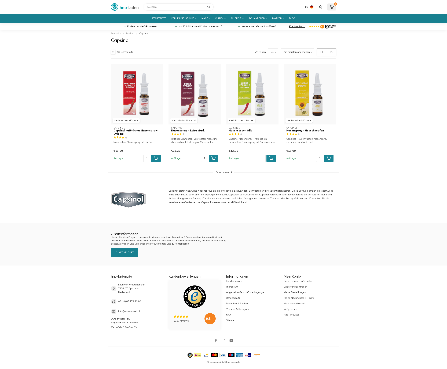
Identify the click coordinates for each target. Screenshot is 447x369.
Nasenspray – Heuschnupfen (305, 130)
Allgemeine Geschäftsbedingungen (245, 292)
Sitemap (230, 320)
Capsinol (144, 33)
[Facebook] (216, 341)
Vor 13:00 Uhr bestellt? (200, 26)
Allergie (236, 18)
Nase (204, 18)
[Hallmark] (190, 355)
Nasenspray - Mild (240, 130)
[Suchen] (209, 6)
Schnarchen (257, 18)
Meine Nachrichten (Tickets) (299, 298)
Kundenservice (234, 281)
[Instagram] (223, 341)
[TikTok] (231, 341)
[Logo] (330, 26)
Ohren (219, 18)
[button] (156, 158)
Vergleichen (290, 309)
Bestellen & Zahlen (237, 303)
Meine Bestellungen (295, 292)
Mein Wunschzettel (294, 303)
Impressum (232, 286)
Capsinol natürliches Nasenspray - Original (136, 132)
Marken (277, 18)
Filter (324, 52)
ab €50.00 (259, 26)
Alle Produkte (291, 314)
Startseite (159, 18)
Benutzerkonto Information (298, 281)
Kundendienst (297, 26)
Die (142, 26)
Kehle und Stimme (182, 18)
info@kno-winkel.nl (129, 311)
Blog (292, 18)
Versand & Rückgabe (238, 309)
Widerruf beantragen (295, 286)
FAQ (228, 314)
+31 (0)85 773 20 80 (129, 301)
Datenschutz (233, 298)
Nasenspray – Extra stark (188, 130)
